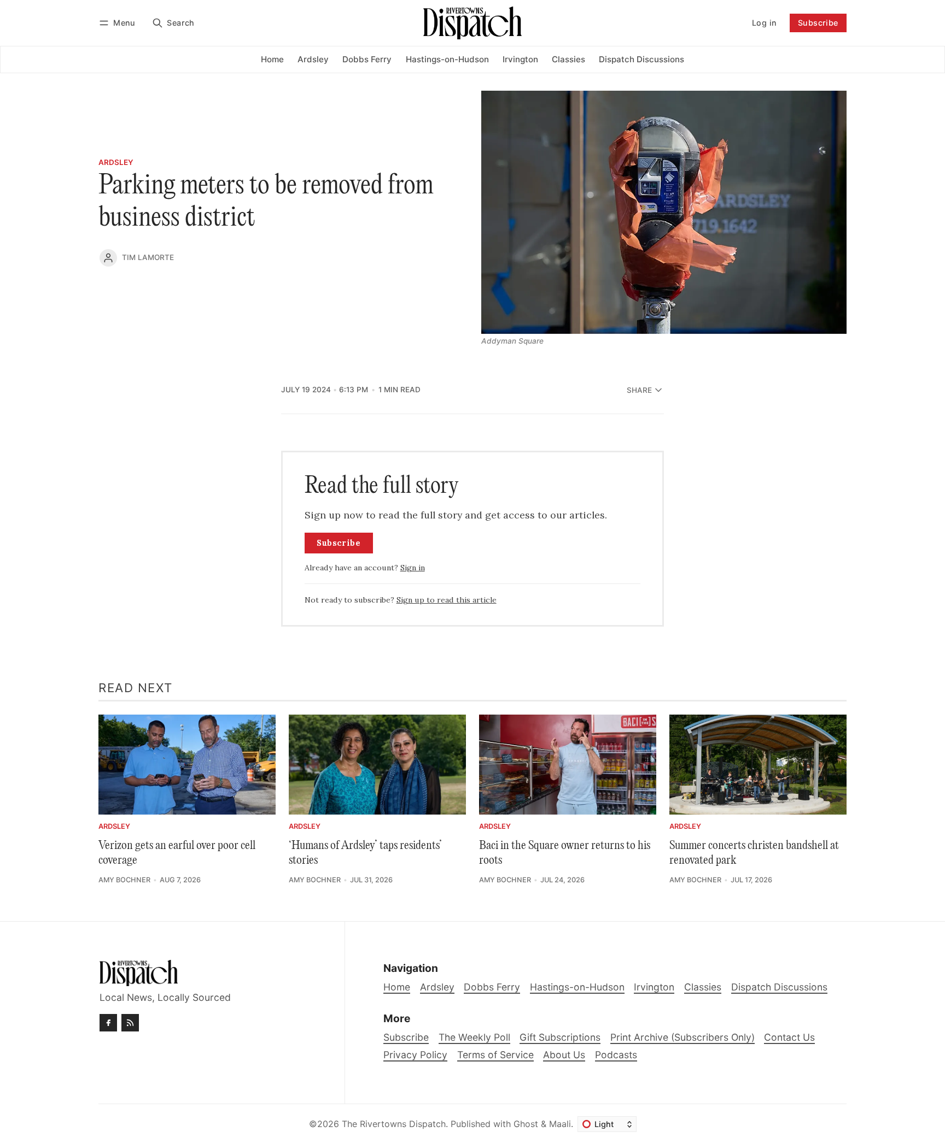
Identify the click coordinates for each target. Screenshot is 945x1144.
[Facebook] (108, 1022)
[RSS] (130, 1022)
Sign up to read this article (446, 600)
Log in (764, 22)
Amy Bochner (124, 880)
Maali (560, 1123)
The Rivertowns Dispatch (394, 1123)
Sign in (412, 568)
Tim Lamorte (148, 257)
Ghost (526, 1123)
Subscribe (818, 22)
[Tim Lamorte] (108, 258)
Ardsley (115, 163)
